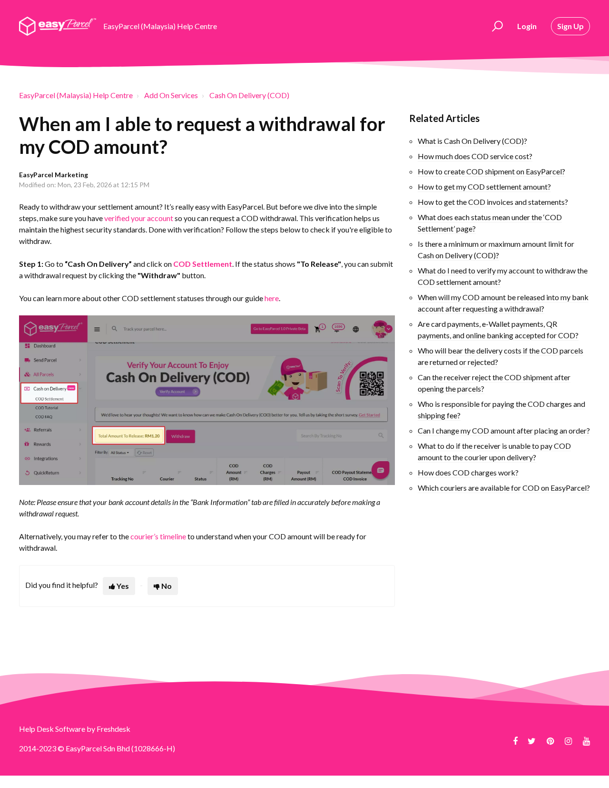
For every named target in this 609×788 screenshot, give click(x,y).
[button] (496, 26)
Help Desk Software (53, 728)
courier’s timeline (158, 536)
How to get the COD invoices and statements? (493, 201)
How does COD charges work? (468, 472)
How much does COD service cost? (475, 156)
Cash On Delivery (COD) (249, 95)
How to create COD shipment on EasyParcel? (491, 171)
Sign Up (570, 25)
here (272, 298)
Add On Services (171, 95)
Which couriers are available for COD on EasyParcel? (504, 487)
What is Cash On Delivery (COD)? (472, 140)
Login (527, 25)
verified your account (138, 217)
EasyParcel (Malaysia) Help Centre (76, 95)
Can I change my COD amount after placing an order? (504, 430)
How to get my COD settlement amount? (484, 186)
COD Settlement (202, 263)
